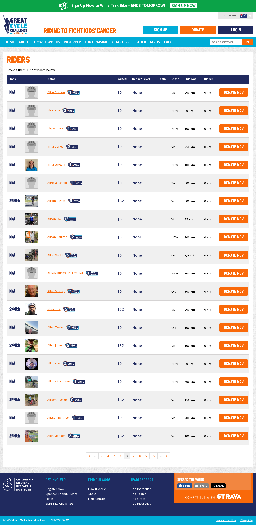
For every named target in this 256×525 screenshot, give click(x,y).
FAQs (168, 42)
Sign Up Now (183, 5)
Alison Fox (54, 219)
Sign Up (160, 30)
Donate (198, 30)
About (24, 42)
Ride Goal (191, 79)
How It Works (97, 489)
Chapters (120, 42)
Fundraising (96, 42)
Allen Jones (55, 345)
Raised (122, 79)
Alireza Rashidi (57, 182)
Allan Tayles (55, 327)
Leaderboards (146, 42)
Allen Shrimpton (58, 381)
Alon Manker (56, 436)
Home (9, 42)
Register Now (55, 489)
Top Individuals (141, 489)
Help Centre (96, 498)
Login (236, 30)
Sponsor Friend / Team (61, 494)
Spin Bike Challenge (59, 503)
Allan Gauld (55, 255)
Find (248, 42)
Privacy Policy (246, 520)
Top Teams (138, 494)
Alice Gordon (56, 92)
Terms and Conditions (226, 520)
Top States (138, 498)
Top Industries (141, 503)
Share (186, 486)
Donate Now (234, 92)
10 (153, 456)
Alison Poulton (57, 237)
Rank (12, 79)
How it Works (47, 42)
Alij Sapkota (55, 128)
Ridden (208, 79)
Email (203, 486)
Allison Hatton (57, 399)
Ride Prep (72, 42)
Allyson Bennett (58, 417)
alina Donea (55, 146)
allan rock (54, 309)
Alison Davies (56, 200)
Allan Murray (56, 291)
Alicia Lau (53, 110)
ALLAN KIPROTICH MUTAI (65, 273)
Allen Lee (53, 363)
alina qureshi (56, 164)
